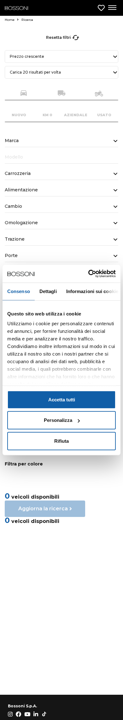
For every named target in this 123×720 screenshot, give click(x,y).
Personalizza (58, 420)
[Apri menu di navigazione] (112, 8)
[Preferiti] (101, 8)
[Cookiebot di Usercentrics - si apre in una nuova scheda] (88, 274)
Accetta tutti (61, 399)
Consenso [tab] (18, 291)
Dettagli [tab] (48, 291)
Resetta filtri (58, 37)
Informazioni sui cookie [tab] (92, 291)
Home (10, 20)
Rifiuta (61, 440)
